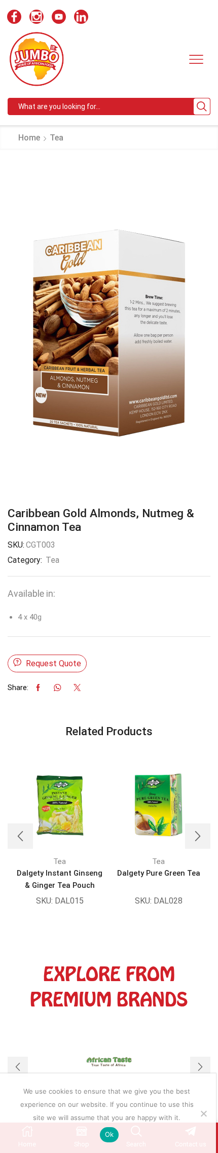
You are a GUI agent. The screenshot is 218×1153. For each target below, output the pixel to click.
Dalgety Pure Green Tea (158, 873)
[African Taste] (109, 1066)
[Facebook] (14, 18)
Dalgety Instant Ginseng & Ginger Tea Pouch (59, 879)
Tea (56, 137)
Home (29, 137)
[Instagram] (36, 18)
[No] (203, 1113)
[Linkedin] (81, 18)
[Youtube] (59, 18)
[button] (20, 836)
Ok (109, 1134)
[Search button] (202, 106)
